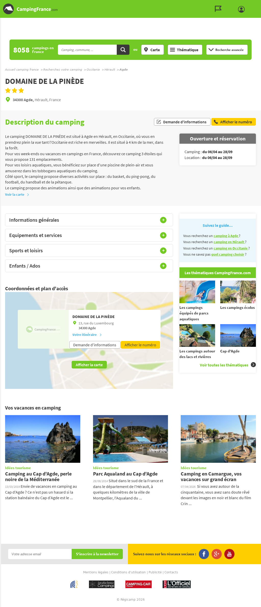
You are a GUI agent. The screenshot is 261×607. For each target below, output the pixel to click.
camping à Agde (226, 235)
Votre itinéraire (84, 334)
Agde (92, 328)
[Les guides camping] (219, 9)
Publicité (155, 572)
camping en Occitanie (231, 248)
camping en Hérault (229, 242)
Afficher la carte (89, 364)
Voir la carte (14, 194)
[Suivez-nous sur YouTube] (229, 554)
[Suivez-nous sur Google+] (217, 554)
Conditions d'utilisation (128, 572)
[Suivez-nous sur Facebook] (204, 554)
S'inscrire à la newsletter (97, 554)
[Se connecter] (243, 9)
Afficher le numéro (140, 344)
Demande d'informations (184, 121)
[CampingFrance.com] (130, 9)
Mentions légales (95, 572)
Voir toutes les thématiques (224, 364)
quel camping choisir (227, 254)
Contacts (171, 572)
